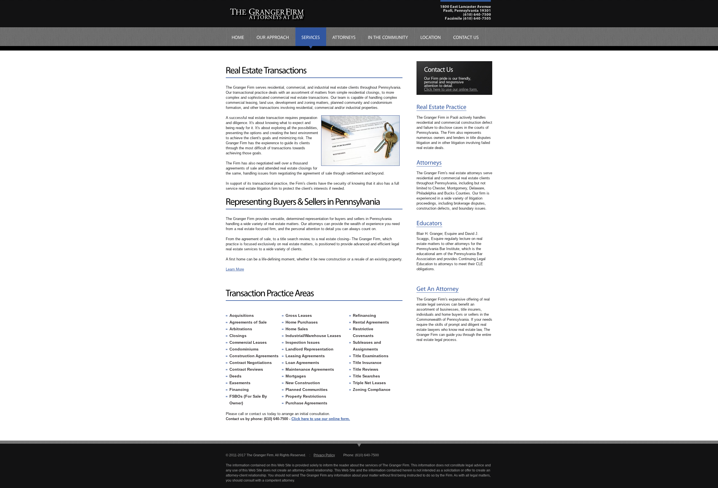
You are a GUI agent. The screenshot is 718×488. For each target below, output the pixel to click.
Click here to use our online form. (320, 419)
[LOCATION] (430, 38)
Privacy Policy (324, 455)
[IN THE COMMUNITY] (388, 38)
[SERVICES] (310, 38)
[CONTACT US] (466, 38)
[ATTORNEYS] (344, 38)
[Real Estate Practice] (441, 107)
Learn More (235, 269)
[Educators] (429, 223)
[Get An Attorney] (437, 288)
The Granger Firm (272, 15)
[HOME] (237, 38)
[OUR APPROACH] (272, 38)
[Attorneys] (429, 162)
